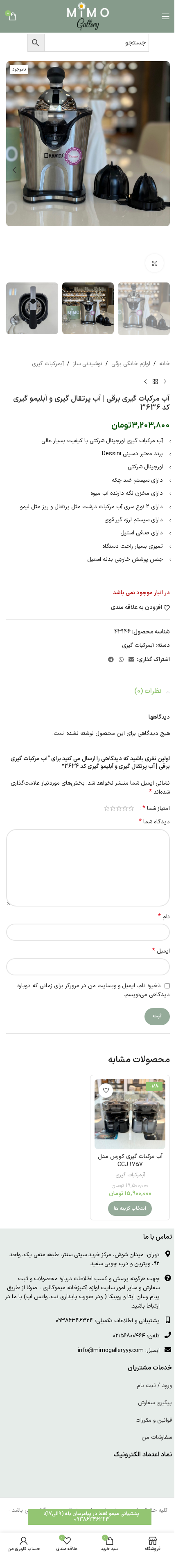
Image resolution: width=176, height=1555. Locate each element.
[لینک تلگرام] (111, 660)
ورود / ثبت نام (154, 1385)
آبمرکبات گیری (48, 364)
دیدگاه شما (154, 822)
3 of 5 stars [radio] (119, 808)
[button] (161, 170)
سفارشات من (157, 1437)
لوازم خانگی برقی (130, 364)
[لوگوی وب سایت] (88, 16)
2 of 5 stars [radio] (125, 808)
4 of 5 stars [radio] (113, 808)
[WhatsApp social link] (121, 660)
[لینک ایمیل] (131, 660)
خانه (164, 364)
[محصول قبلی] (165, 381)
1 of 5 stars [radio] (131, 808)
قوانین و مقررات (153, 1420)
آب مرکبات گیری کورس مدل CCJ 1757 (130, 1160)
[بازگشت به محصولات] (155, 381)
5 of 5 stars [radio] (107, 808)
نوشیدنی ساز (87, 364)
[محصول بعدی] (145, 381)
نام (164, 917)
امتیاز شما (156, 808)
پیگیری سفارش (155, 1402)
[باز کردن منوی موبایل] (166, 16)
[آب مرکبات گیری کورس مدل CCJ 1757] (130, 1114)
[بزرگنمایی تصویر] (154, 263)
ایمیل (161, 951)
